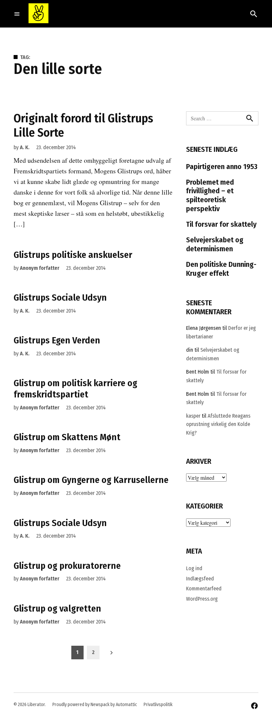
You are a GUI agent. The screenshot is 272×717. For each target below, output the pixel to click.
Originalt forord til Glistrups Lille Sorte (83, 125)
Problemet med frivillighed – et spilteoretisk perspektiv (210, 195)
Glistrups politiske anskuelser (73, 254)
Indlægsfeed (200, 578)
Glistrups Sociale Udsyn (60, 297)
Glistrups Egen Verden (57, 340)
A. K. (25, 147)
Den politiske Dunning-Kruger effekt (221, 269)
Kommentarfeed (204, 588)
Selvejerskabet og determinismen (214, 244)
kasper (193, 416)
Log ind (194, 568)
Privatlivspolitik (158, 704)
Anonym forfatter (39, 268)
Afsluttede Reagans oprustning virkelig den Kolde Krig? (218, 424)
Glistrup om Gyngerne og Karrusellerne (91, 479)
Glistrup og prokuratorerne (67, 565)
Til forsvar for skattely (221, 224)
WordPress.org (202, 599)
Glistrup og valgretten (57, 608)
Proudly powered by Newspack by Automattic (94, 704)
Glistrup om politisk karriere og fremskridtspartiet (75, 389)
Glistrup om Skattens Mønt (67, 437)
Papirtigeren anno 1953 (221, 166)
